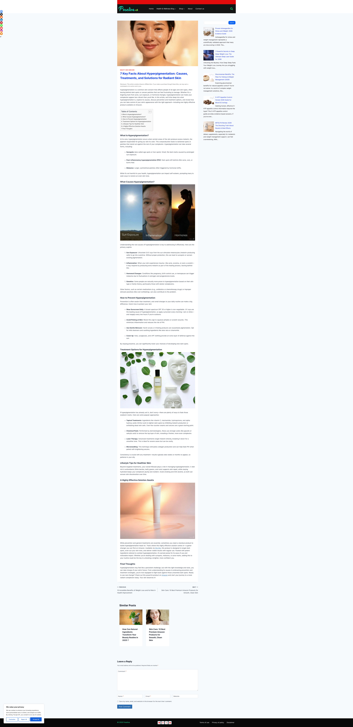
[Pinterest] (1, 22)
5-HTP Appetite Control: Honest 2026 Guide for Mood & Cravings (223, 99)
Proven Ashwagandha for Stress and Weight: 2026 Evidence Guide (224, 31)
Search (232, 22)
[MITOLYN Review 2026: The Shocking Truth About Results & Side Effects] (208, 127)
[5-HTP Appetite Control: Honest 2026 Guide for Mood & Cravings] (208, 101)
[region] (24, 713)
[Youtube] (1, 28)
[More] (1, 33)
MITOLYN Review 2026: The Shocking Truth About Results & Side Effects (224, 125)
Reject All (24, 719)
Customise (12, 719)
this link (158, 548)
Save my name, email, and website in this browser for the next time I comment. (145, 701)
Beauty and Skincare (127, 70)
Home (151, 9)
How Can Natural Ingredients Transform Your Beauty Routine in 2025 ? (130, 634)
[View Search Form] (231, 9)
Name (121, 696)
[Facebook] (1, 11)
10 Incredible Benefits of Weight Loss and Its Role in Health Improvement (136, 590)
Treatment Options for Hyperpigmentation (137, 121)
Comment (122, 671)
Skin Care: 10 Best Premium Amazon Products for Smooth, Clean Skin (179, 590)
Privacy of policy (218, 722)
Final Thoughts (127, 129)
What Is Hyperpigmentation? (131, 114)
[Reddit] (1, 17)
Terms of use (204, 722)
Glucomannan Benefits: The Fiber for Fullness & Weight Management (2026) (224, 76)
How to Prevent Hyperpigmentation (135, 119)
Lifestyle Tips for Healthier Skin (133, 124)
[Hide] (0, 37)
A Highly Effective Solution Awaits (134, 126)
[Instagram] (1, 31)
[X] (1, 14)
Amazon (165, 575)
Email (148, 696)
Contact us (200, 9)
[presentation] (130, 617)
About (190, 9)
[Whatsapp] (1, 25)
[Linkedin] (1, 19)
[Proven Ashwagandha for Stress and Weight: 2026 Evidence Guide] (208, 32)
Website (176, 696)
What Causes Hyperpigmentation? (134, 117)
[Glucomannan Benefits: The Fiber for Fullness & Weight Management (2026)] (208, 78)
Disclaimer (230, 722)
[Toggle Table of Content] (149, 111)
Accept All (36, 719)
